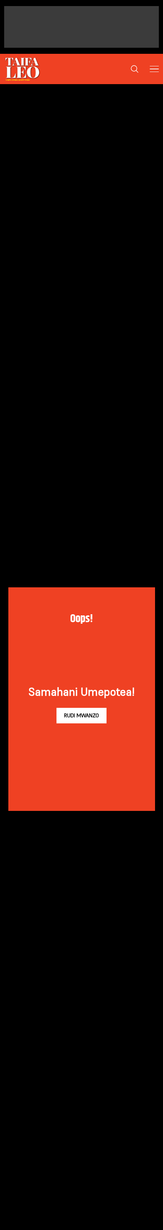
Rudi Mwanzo (81, 715)
